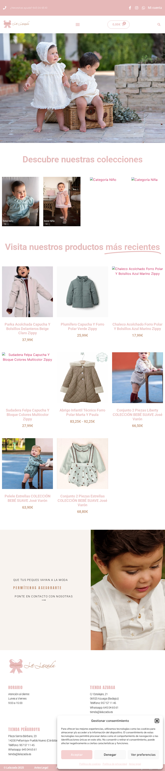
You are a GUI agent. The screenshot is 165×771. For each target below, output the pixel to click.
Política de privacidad (115, 763)
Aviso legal (135, 763)
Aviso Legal (41, 767)
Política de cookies (90, 763)
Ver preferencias (143, 755)
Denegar (110, 755)
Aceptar (77, 755)
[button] (157, 721)
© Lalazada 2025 (14, 767)
